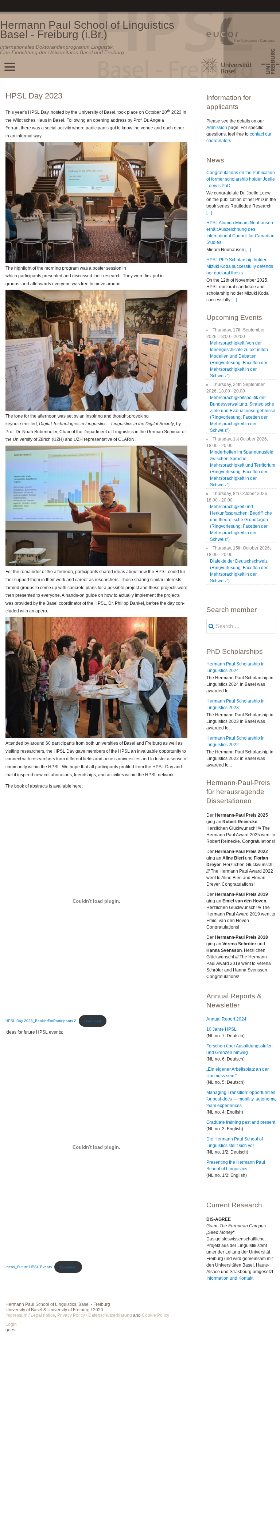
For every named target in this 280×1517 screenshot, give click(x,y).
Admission (216, 127)
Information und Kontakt (229, 1278)
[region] (96, 202)
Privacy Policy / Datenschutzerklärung (94, 1315)
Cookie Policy (155, 1315)
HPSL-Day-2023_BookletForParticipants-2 (40, 1021)
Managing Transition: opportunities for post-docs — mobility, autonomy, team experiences (241, 1099)
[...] (209, 212)
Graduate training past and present (240, 1122)
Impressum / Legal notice (30, 1315)
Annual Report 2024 (226, 1019)
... (230, 690)
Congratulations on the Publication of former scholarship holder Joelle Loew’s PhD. (240, 179)
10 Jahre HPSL (221, 1029)
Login (11, 1324)
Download (92, 1021)
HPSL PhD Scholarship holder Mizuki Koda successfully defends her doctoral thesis (239, 266)
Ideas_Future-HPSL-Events (28, 1267)
